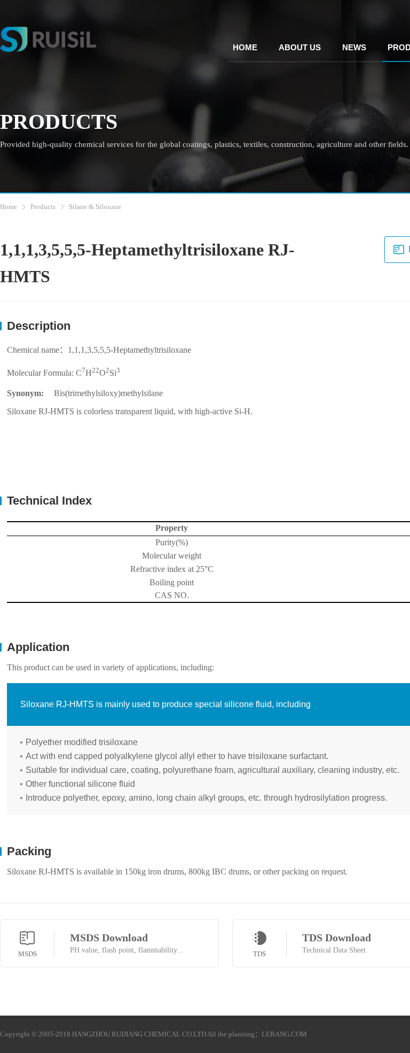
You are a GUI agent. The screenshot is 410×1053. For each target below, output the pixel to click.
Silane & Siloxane (95, 207)
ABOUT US (300, 47)
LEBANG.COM (284, 1034)
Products (43, 207)
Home (8, 207)
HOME (245, 47)
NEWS (354, 47)
